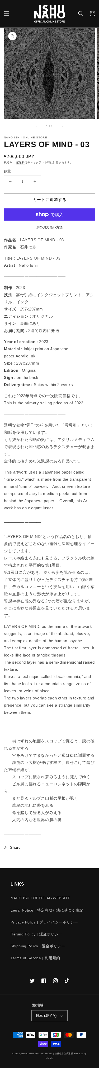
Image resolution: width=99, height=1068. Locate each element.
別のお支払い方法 (49, 227)
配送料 (20, 162)
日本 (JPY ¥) (46, 1016)
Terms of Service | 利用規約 (35, 958)
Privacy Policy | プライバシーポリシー (44, 922)
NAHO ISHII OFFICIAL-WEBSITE (40, 898)
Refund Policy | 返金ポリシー (36, 934)
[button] (6, 13)
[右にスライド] (62, 126)
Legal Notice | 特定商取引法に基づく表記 (47, 910)
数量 (7, 171)
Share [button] (15, 847)
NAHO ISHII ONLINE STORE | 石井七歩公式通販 (47, 1053)
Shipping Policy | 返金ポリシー (38, 946)
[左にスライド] (37, 126)
